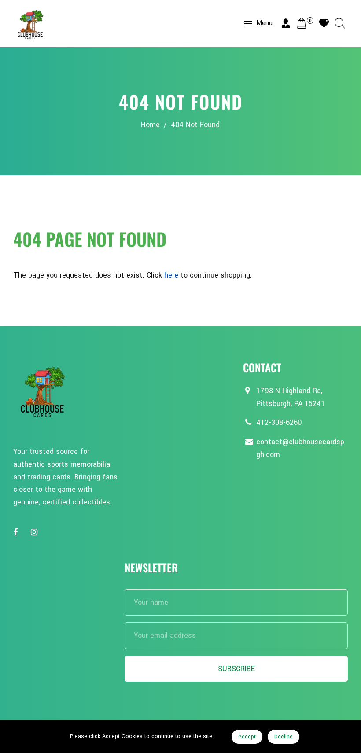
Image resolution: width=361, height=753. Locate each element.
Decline (283, 737)
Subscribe (236, 669)
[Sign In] (285, 23)
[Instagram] (35, 532)
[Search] (339, 23)
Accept (247, 737)
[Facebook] (16, 532)
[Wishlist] (324, 23)
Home (150, 125)
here (171, 275)
